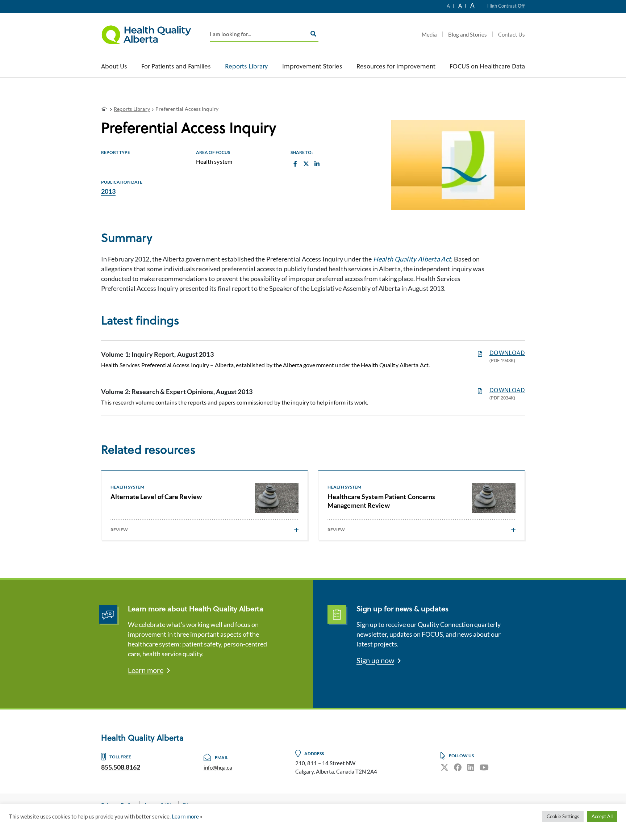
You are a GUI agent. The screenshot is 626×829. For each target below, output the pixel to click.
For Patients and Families (176, 66)
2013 (108, 191)
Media (429, 34)
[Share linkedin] (316, 163)
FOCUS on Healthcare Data (487, 66)
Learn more (145, 670)
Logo (146, 34)
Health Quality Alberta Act (412, 259)
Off (521, 6)
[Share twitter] (305, 163)
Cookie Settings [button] (563, 816)
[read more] (296, 529)
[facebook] (458, 767)
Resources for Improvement (395, 66)
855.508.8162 (120, 767)
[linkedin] (470, 767)
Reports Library (246, 66)
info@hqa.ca (218, 767)
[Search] (313, 33)
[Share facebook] (295, 163)
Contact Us (511, 34)
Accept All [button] (602, 816)
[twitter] (444, 767)
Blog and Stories (467, 34)
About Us (114, 66)
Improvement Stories (312, 66)
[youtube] (484, 767)
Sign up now (375, 660)
